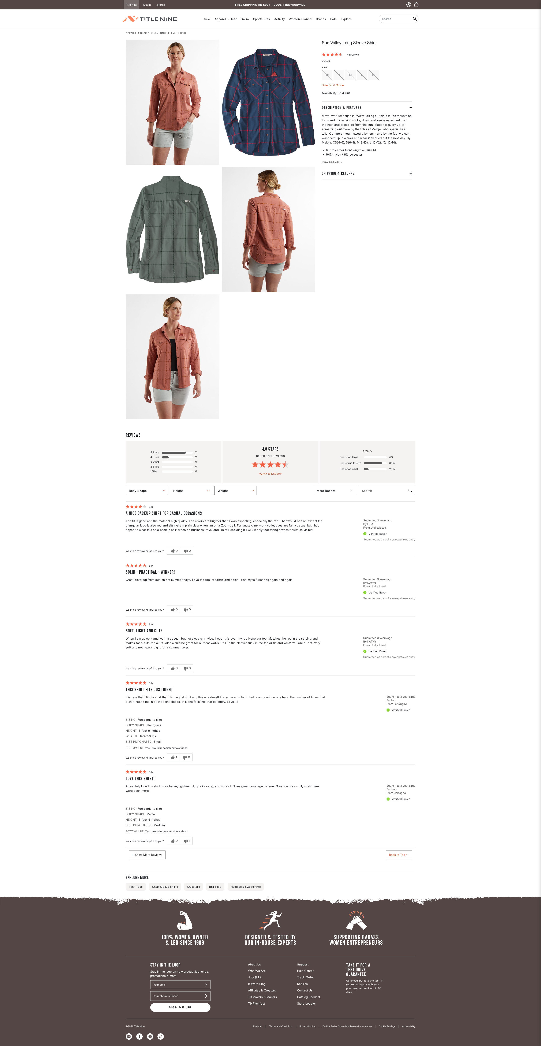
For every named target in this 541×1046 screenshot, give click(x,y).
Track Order (305, 977)
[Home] (150, 19)
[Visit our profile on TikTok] (160, 1036)
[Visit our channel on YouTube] (150, 1036)
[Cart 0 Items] (416, 4)
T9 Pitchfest (256, 1003)
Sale (333, 19)
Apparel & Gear (226, 19)
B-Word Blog (257, 984)
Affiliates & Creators (262, 990)
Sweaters (193, 886)
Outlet (147, 4)
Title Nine (131, 4)
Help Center (305, 970)
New (207, 19)
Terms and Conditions (280, 1026)
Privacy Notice (307, 1026)
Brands (321, 19)
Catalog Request (308, 997)
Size (324, 66)
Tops (152, 32)
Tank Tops (136, 886)
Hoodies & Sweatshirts (246, 886)
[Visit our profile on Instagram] (129, 1036)
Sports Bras (261, 19)
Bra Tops (215, 886)
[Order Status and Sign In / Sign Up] (408, 4)
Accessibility (408, 1026)
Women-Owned (300, 19)
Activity (279, 19)
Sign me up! (180, 1007)
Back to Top (397, 854)
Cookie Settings (387, 1026)
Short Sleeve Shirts (165, 886)
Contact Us (305, 990)
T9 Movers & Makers (262, 997)
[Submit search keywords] (414, 19)
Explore (346, 19)
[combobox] (395, 19)
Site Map (257, 1026)
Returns (302, 984)
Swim (245, 19)
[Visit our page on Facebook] (139, 1036)
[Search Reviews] (410, 490)
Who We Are (257, 970)
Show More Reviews (148, 854)
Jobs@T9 (254, 977)
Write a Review (270, 474)
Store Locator (306, 1003)
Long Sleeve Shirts (172, 32)
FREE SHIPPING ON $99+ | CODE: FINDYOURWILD (270, 4)
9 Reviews (353, 54)
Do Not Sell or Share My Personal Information (347, 1026)
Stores (161, 4)
